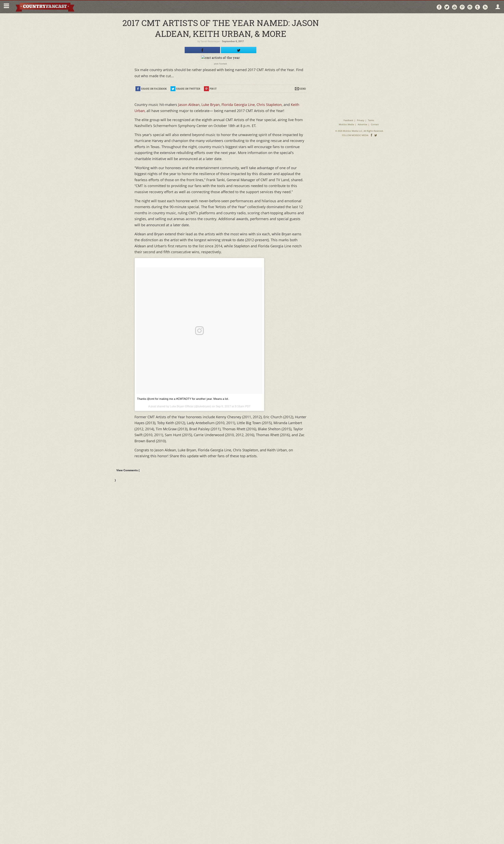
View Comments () (127, 475)
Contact (375, 124)
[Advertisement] (359, 41)
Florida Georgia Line (237, 104)
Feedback (348, 120)
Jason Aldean (189, 104)
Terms (371, 120)
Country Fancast (44, 6)
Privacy (360, 120)
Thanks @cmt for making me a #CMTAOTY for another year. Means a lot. (183, 398)
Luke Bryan (210, 104)
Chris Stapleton (269, 104)
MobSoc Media (346, 124)
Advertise (362, 124)
